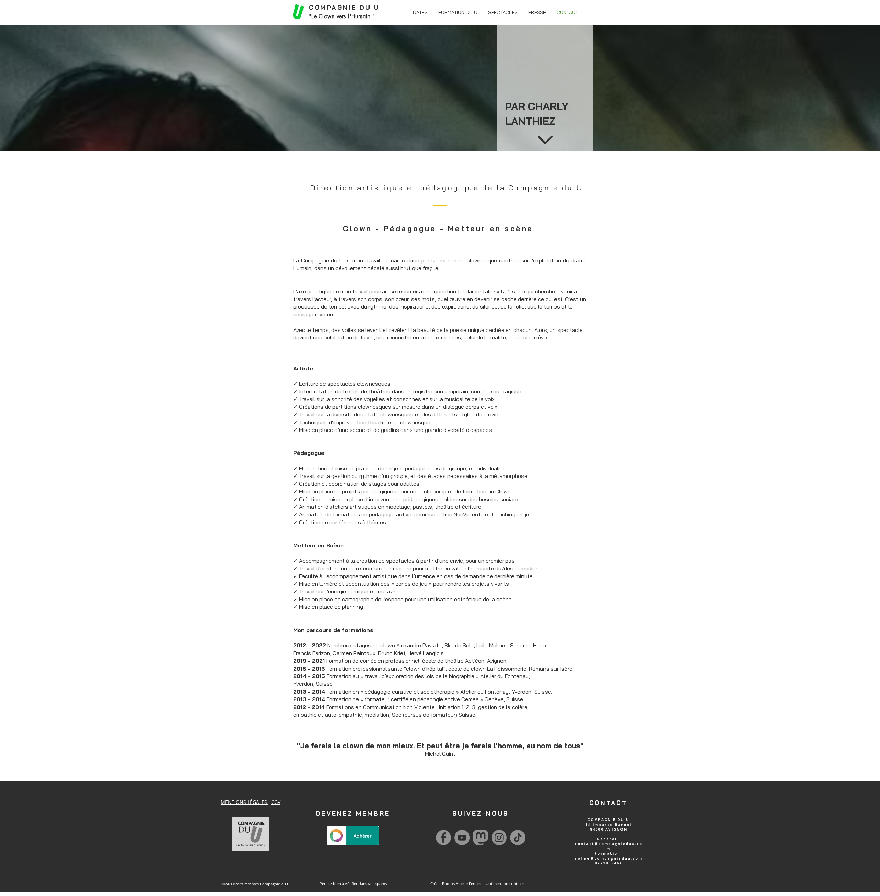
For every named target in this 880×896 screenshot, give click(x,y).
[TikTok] (517, 837)
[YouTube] (462, 837)
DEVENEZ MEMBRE (353, 813)
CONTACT (608, 803)
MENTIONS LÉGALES (244, 802)
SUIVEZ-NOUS (480, 813)
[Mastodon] (480, 837)
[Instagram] (499, 837)
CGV (275, 802)
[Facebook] (443, 837)
